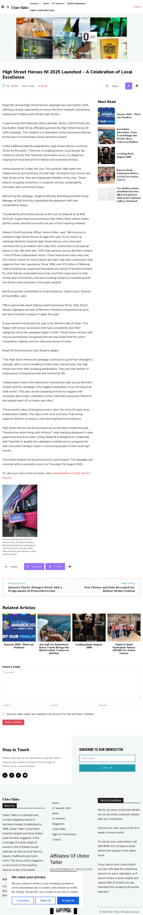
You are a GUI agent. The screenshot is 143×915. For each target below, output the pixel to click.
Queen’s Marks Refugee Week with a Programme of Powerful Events (35, 589)
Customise (23, 900)
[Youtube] (25, 775)
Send (105, 768)
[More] (137, 85)
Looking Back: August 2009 (125, 155)
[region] (45, 889)
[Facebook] (128, 85)
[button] (7, 7)
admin (14, 86)
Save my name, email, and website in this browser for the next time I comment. (50, 714)
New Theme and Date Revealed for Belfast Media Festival (109, 589)
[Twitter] (18, 775)
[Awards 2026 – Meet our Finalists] (106, 115)
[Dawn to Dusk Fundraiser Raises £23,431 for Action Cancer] (106, 175)
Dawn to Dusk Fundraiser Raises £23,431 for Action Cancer (128, 175)
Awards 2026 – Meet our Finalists (128, 115)
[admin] (4, 86)
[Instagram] (11, 775)
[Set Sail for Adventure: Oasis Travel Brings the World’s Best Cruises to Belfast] (106, 135)
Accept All (68, 900)
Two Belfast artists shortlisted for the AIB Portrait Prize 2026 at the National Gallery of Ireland (128, 194)
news (44, 86)
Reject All (45, 900)
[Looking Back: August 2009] (106, 155)
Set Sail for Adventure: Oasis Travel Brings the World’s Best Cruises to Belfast (127, 135)
